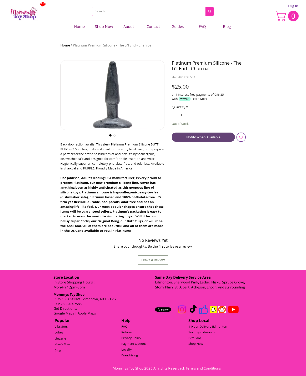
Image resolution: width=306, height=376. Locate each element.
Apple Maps (87, 313)
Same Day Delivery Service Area (183, 277)
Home (65, 45)
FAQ (124, 326)
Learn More (200, 99)
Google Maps (63, 313)
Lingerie (60, 338)
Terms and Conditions (203, 368)
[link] (288, 16)
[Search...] (209, 11)
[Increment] (187, 115)
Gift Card (194, 338)
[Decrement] (175, 115)
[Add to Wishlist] (241, 137)
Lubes (59, 332)
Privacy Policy (131, 338)
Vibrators (61, 326)
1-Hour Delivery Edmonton (207, 326)
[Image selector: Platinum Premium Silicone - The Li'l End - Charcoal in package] (114, 135)
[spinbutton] (181, 115)
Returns (126, 332)
